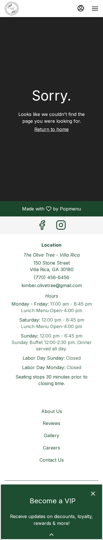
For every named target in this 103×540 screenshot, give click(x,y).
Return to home (51, 129)
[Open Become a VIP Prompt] (51, 534)
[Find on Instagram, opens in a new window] (61, 226)
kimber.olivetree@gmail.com (51, 285)
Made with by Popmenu (42, 208)
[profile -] (80, 8)
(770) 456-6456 (51, 277)
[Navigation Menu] (95, 8)
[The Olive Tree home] (30, 8)
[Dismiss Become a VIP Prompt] (93, 493)
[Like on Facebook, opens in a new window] (42, 226)
